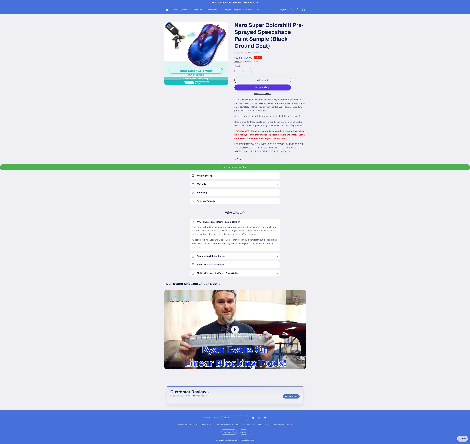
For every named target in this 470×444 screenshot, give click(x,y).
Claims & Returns (264, 424)
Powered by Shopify (247, 440)
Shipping (237, 61)
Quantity (237, 66)
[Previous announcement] (165, 2)
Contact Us (182, 424)
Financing (238, 424)
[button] (181, 9)
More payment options (262, 94)
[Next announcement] (305, 2)
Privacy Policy (194, 424)
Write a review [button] (291, 396)
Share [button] (239, 159)
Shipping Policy (250, 424)
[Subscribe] (245, 418)
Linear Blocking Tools (230, 440)
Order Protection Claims (283, 424)
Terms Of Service (208, 424)
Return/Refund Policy (225, 424)
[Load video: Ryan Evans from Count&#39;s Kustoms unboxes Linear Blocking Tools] (235, 329)
